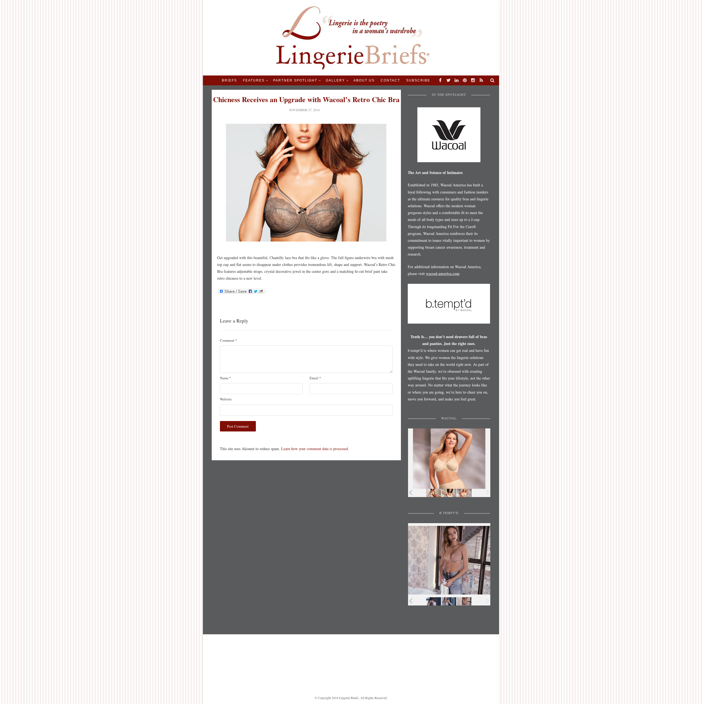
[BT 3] (464, 601)
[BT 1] (433, 601)
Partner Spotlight (295, 80)
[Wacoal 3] (464, 493)
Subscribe (418, 80)
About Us (364, 80)
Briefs (229, 80)
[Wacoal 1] (433, 493)
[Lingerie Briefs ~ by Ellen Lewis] (351, 37)
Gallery (335, 80)
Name (225, 377)
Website (226, 399)
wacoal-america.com (443, 273)
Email (315, 377)
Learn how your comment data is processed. (315, 448)
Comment (228, 340)
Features (254, 80)
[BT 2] (448, 601)
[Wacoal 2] (448, 493)
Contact (390, 80)
